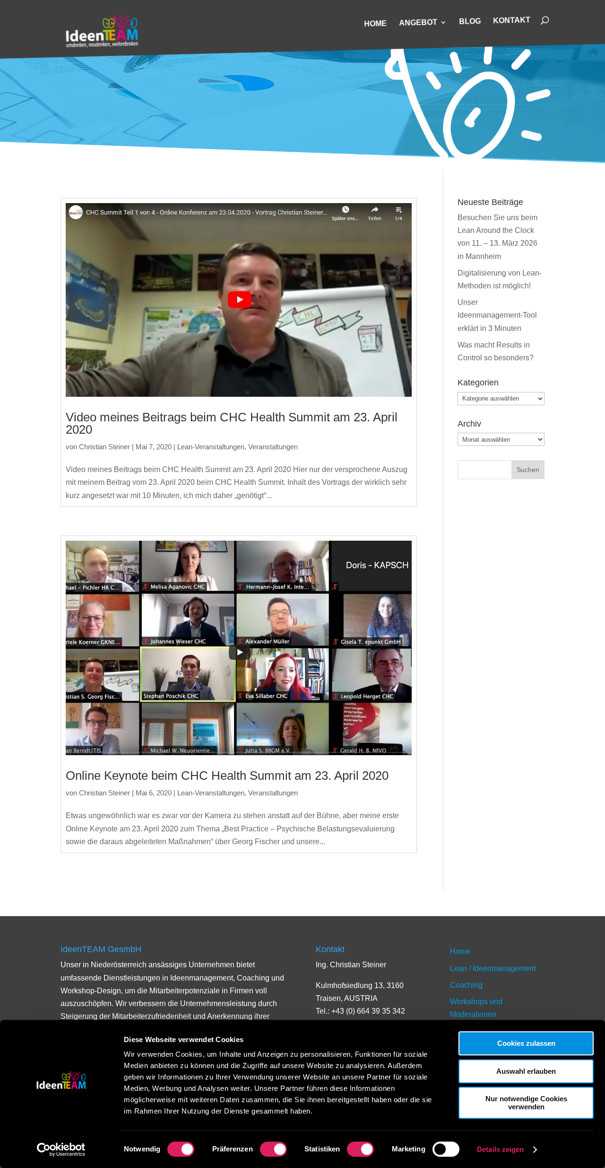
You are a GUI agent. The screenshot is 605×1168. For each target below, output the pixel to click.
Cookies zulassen (526, 1043)
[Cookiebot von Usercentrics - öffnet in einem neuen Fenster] (61, 1149)
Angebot (418, 23)
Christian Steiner (104, 447)
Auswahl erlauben (526, 1071)
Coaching (466, 985)
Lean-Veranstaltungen (210, 447)
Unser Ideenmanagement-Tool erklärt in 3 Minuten (497, 315)
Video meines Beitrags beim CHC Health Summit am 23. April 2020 (232, 423)
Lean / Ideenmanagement (493, 968)
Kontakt (511, 21)
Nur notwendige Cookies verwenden (526, 1103)
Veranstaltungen (273, 447)
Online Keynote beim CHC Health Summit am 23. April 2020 (227, 775)
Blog (470, 22)
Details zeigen (500, 1149)
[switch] (273, 1149)
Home (375, 24)
